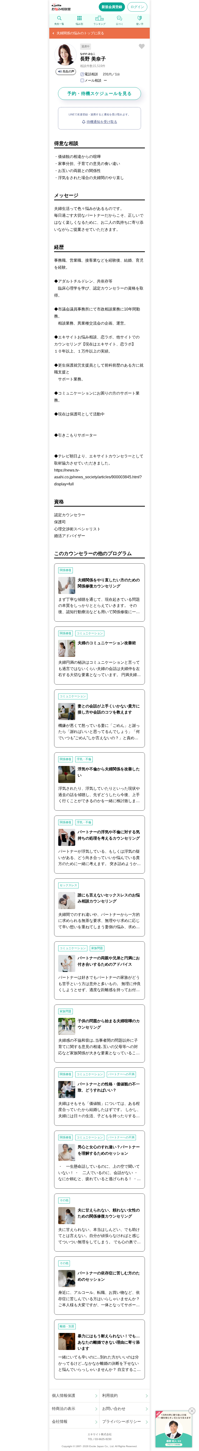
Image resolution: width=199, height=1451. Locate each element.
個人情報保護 (63, 1395)
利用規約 (110, 1395)
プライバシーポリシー (121, 1421)
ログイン (137, 7)
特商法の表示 (63, 1409)
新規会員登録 (112, 7)
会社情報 (59, 1421)
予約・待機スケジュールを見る (99, 93)
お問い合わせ (113, 1409)
